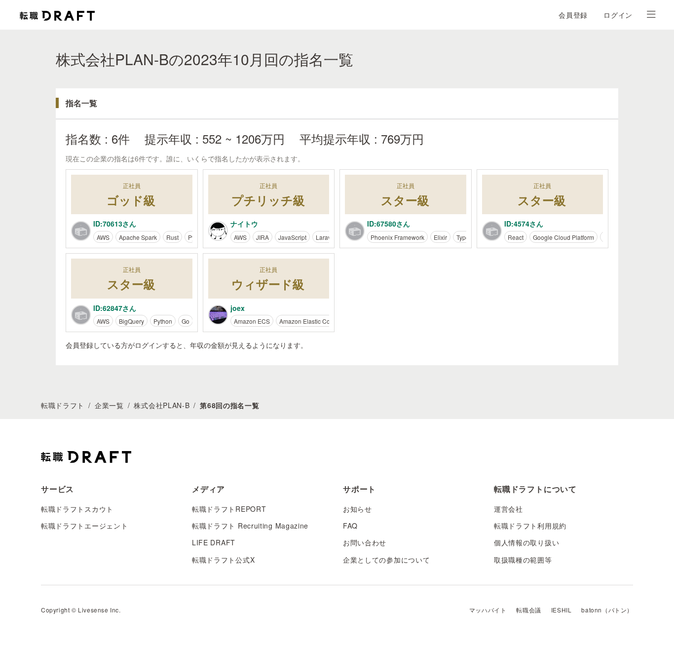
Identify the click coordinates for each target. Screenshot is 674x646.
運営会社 (508, 509)
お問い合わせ (364, 542)
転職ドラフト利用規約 (530, 526)
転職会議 (528, 610)
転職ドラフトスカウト (77, 509)
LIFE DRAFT (213, 542)
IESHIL (561, 610)
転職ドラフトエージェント (84, 526)
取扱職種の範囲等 (523, 560)
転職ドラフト (62, 405)
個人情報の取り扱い (526, 542)
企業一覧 (109, 405)
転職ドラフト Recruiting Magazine (250, 526)
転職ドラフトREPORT (229, 509)
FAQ (350, 526)
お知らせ (357, 509)
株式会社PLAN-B (161, 405)
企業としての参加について (386, 560)
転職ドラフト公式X (223, 560)
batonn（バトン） (607, 610)
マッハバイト (488, 610)
